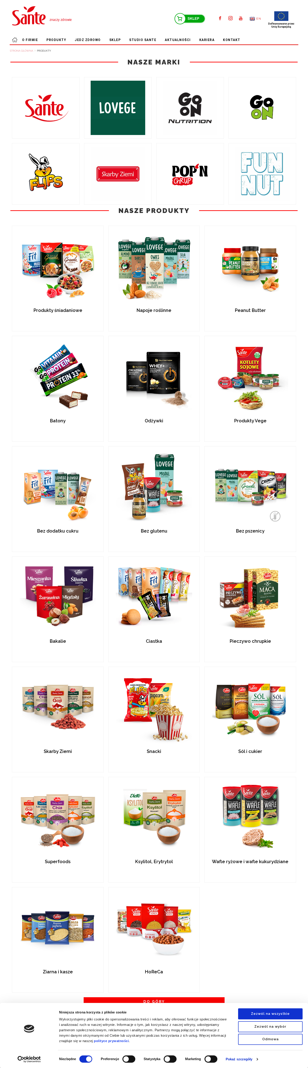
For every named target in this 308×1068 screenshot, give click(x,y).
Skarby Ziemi (58, 751)
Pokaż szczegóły (239, 1059)
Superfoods (58, 861)
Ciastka (154, 641)
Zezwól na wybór (270, 1027)
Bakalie (58, 641)
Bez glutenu (154, 531)
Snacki (154, 751)
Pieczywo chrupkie (250, 641)
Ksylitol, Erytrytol (154, 861)
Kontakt (231, 40)
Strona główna (14, 40)
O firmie (30, 40)
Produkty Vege (250, 420)
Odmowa (270, 1039)
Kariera (207, 40)
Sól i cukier (250, 751)
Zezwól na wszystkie (270, 1014)
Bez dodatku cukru (57, 531)
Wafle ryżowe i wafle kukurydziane (250, 861)
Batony (58, 420)
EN (258, 18)
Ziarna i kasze (58, 971)
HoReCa (154, 971)
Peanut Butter (250, 310)
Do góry (154, 1001)
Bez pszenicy (250, 531)
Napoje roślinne (153, 310)
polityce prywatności (111, 1041)
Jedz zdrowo (88, 40)
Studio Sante (142, 40)
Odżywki (154, 420)
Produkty (56, 40)
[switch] (128, 1059)
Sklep (115, 40)
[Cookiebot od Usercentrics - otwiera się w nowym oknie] (29, 1059)
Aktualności (178, 40)
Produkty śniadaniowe (57, 310)
